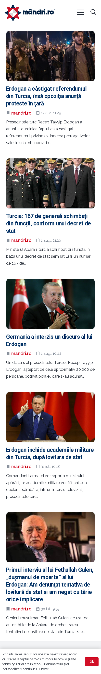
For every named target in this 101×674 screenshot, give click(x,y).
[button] (80, 12)
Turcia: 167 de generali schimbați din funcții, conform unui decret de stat (48, 223)
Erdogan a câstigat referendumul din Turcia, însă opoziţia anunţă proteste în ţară (46, 96)
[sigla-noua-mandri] (30, 12)
